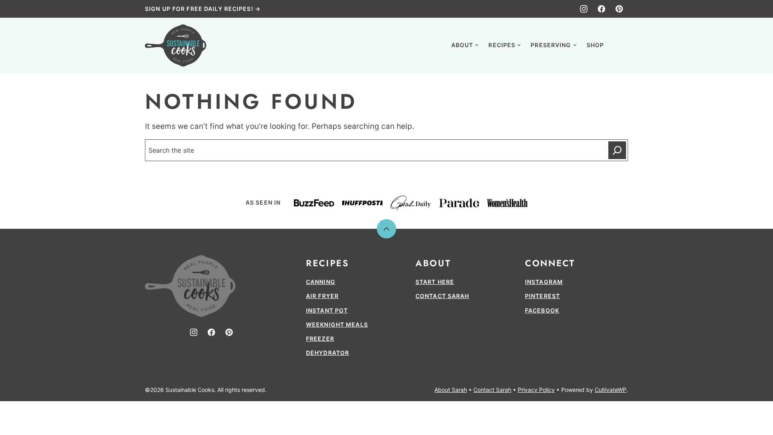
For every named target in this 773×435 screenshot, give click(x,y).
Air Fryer (322, 295)
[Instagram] (584, 9)
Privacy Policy (536, 389)
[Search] (619, 44)
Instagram (544, 281)
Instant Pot (327, 310)
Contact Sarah (442, 295)
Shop (595, 44)
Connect (550, 263)
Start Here (434, 281)
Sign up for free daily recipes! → (202, 8)
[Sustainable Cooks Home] (176, 45)
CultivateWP (610, 389)
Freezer (320, 338)
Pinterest (542, 295)
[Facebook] (601, 9)
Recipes (501, 44)
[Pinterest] (619, 9)
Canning (320, 281)
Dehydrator (327, 352)
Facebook (542, 310)
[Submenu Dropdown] (476, 45)
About (462, 44)
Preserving (551, 44)
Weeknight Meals (337, 324)
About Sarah (450, 389)
